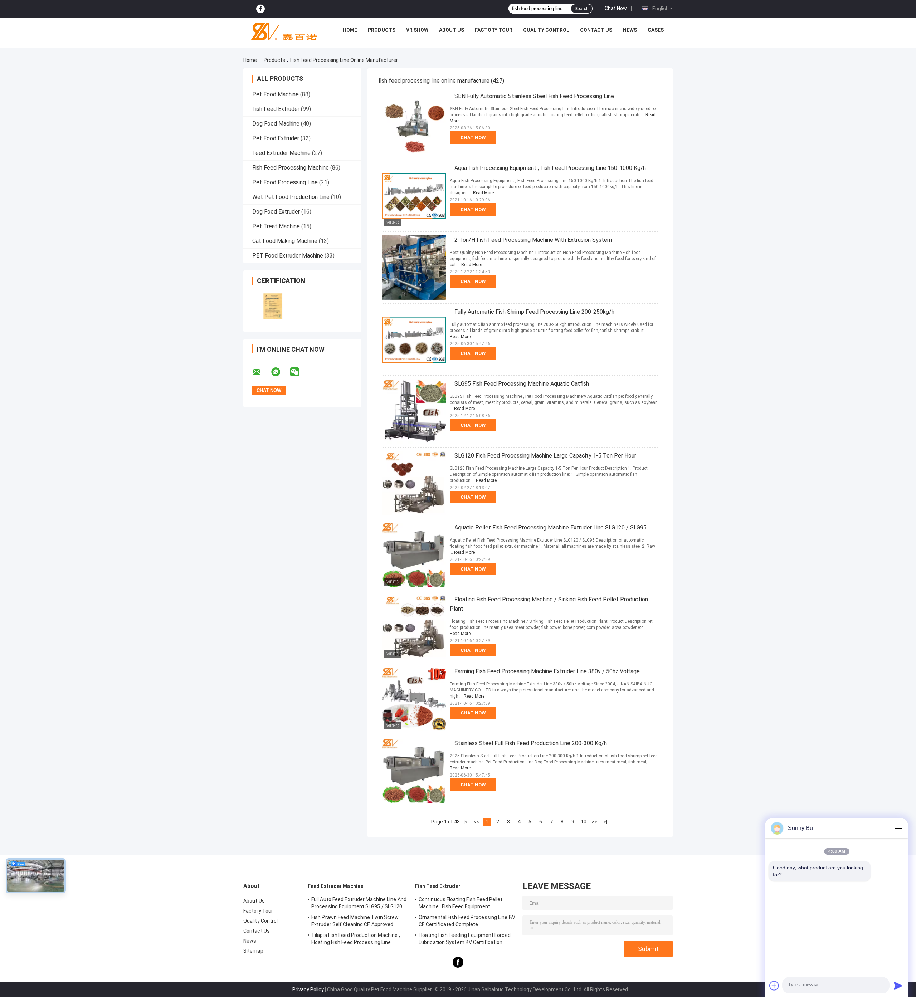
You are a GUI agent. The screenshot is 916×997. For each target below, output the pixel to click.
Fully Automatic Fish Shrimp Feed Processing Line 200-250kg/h (534, 311)
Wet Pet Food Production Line (291, 197)
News (630, 30)
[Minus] (898, 828)
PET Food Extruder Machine (287, 255)
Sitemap (253, 951)
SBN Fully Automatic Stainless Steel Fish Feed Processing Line (534, 96)
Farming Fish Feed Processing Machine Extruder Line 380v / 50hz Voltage (547, 671)
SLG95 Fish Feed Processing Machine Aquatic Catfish (521, 383)
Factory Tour (493, 30)
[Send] (898, 985)
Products (381, 30)
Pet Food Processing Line (285, 182)
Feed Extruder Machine (281, 153)
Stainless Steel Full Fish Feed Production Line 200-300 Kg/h (530, 743)
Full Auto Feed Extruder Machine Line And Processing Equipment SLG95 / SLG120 (358, 902)
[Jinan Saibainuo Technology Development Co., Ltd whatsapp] (280, 372)
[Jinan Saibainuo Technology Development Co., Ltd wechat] (299, 372)
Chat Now (616, 8)
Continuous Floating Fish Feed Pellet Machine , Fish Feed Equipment (461, 902)
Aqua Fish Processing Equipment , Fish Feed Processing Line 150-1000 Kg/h (550, 168)
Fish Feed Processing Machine (290, 167)
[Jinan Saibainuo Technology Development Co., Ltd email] (261, 372)
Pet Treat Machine (276, 226)
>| (605, 822)
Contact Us (596, 30)
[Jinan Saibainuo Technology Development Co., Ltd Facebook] (260, 8)
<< (476, 822)
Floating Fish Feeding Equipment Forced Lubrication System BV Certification (465, 938)
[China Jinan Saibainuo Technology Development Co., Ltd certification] (272, 306)
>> (594, 822)
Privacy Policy (308, 989)
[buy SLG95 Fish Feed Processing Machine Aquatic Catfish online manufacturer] (414, 411)
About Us (451, 30)
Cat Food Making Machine (284, 241)
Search (582, 8)
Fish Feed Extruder (275, 109)
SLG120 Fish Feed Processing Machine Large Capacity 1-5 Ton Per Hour (545, 455)
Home (350, 30)
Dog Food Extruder (276, 211)
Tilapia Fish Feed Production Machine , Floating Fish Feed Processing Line (355, 938)
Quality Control (546, 30)
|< (466, 822)
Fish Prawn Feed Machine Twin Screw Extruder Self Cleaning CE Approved (355, 920)
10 (583, 822)
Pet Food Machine (275, 94)
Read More (483, 192)
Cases (656, 30)
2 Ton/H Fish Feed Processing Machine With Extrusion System (533, 239)
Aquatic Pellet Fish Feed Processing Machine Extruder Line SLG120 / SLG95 (550, 527)
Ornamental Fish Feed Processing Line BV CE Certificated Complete (467, 920)
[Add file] (774, 985)
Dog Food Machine (275, 123)
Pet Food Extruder (275, 138)
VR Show (417, 30)
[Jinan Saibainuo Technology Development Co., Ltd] (281, 32)
